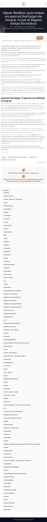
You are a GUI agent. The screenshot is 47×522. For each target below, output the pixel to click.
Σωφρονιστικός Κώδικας (9, 480)
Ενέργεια (5, 349)
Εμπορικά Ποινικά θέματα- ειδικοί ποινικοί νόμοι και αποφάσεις (16, 343)
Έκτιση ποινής (6, 336)
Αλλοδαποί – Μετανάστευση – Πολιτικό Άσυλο (13, 199)
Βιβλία (5, 235)
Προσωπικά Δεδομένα (8, 450)
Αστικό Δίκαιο (6, 218)
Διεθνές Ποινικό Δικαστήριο (9, 264)
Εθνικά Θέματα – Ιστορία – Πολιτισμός (11, 329)
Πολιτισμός (6, 440)
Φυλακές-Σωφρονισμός (8, 506)
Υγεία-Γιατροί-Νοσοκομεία (9, 493)
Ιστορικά (5, 375)
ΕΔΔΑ (5, 320)
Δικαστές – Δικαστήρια (8, 277)
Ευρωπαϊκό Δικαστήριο (8, 362)
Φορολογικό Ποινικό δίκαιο (9, 502)
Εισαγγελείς (6, 333)
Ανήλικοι (5, 202)
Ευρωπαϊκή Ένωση (7, 359)
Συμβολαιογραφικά (7, 463)
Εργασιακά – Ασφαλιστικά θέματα (10, 352)
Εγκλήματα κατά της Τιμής (9, 310)
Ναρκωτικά (6, 385)
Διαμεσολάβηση (7, 251)
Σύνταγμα (5, 470)
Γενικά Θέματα (6, 241)
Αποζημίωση (6, 212)
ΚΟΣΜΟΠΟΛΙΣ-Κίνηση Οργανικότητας (11, 378)
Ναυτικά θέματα (7, 388)
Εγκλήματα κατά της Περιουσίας (10, 300)
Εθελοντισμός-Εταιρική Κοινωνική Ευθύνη (12, 323)
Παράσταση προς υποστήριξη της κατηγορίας (13, 418)
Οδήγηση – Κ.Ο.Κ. (7, 401)
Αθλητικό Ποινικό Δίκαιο (9, 196)
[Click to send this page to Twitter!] (40, 162)
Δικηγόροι (6, 284)
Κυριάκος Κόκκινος (33, 157)
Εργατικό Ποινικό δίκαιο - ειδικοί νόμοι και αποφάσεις (14, 40)
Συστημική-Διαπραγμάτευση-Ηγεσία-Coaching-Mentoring (15, 473)
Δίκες (5, 280)
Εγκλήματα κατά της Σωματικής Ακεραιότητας (13, 307)
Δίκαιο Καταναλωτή (7, 271)
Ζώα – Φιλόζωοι (7, 365)
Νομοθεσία (6, 398)
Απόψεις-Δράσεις (7, 215)
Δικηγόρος (4, 157)
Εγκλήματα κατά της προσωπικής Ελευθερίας (12, 303)
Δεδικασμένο (6, 245)
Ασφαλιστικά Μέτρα (8, 225)
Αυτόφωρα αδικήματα (8, 232)
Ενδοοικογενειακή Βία (8, 346)
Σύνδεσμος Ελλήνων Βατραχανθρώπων (11, 467)
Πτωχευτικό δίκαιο (7, 454)
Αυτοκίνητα (6, 228)
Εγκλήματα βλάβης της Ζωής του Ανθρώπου (12, 290)
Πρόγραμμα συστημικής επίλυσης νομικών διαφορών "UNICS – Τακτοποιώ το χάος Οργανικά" (22, 444)
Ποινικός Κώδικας (7, 437)
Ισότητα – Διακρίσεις (8, 372)
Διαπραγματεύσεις (7, 254)
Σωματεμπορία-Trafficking (9, 476)
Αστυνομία (6, 222)
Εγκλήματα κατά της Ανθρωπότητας (11, 294)
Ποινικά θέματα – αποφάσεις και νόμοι (11, 427)
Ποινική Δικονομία (7, 431)
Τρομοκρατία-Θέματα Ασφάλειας (10, 489)
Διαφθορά (6, 258)
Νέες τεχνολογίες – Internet (9, 395)
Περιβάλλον (6, 421)
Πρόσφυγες (6, 447)
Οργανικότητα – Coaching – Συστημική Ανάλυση (13, 411)
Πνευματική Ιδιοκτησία (8, 424)
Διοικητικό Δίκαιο (7, 287)
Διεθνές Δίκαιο (7, 261)
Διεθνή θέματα (7, 267)
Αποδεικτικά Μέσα (7, 209)
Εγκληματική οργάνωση (8, 316)
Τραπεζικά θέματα (7, 486)
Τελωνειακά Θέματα (8, 483)
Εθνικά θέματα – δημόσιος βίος (10, 326)
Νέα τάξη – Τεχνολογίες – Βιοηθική (11, 391)
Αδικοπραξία (6, 192)
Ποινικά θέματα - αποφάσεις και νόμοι (33, 40)
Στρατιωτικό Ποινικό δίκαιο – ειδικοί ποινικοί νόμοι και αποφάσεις (17, 460)
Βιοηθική (5, 238)
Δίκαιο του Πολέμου (8, 274)
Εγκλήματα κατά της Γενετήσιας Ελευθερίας (12, 297)
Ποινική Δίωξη (6, 434)
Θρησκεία (5, 369)
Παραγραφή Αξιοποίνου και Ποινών (11, 414)
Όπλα (5, 408)
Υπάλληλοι (6, 499)
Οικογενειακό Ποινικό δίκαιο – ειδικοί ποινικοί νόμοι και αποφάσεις (17, 405)
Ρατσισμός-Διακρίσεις (8, 457)
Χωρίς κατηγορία (7, 509)
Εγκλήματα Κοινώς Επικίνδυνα (10, 313)
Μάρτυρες (6, 382)
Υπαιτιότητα (6, 496)
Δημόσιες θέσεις (7, 248)
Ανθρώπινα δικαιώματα (8, 205)
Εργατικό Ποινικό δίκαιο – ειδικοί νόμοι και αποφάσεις (15, 356)
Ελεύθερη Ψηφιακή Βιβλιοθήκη (10, 339)
